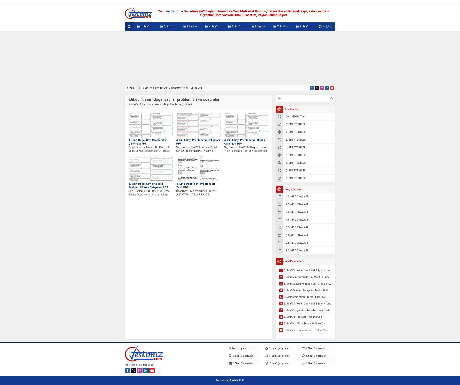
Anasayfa (133, 104)
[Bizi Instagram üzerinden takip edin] (322, 88)
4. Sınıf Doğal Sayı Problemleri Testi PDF (195, 185)
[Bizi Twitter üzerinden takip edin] (317, 88)
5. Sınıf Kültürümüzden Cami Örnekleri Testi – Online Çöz (172, 87)
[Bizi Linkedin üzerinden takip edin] (327, 88)
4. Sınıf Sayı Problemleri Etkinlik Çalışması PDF (244, 141)
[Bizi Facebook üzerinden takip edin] (312, 88)
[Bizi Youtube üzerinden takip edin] (332, 88)
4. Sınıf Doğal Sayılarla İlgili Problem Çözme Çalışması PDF (148, 185)
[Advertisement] (230, 58)
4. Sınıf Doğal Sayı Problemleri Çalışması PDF (147, 141)
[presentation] (139, 87)
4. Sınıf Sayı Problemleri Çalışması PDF (198, 141)
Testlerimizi (174, 11)
